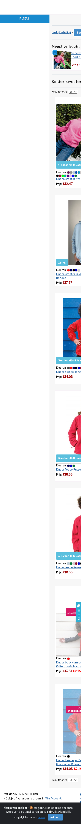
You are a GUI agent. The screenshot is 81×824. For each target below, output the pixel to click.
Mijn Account (53, 798)
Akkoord (55, 817)
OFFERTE (79, 613)
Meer (41, 817)
